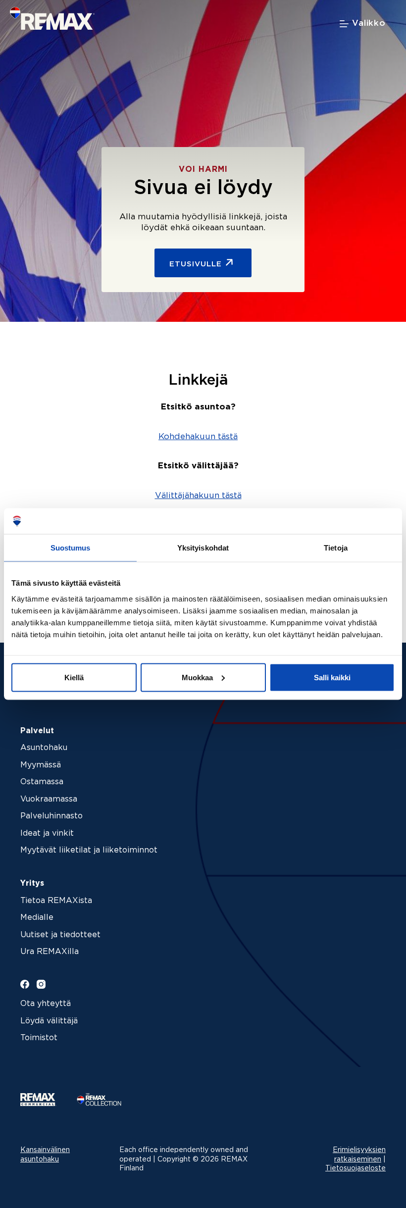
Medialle (36, 917)
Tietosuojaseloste (355, 1168)
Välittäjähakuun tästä (198, 496)
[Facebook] (24, 984)
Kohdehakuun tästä (198, 437)
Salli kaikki (332, 677)
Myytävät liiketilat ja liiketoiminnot (88, 850)
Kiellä (74, 677)
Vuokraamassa (48, 799)
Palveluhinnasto (51, 816)
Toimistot (38, 1038)
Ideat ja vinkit (47, 833)
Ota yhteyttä (45, 1003)
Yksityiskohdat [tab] (203, 548)
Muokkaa (197, 677)
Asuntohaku (43, 748)
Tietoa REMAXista (56, 901)
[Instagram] (41, 984)
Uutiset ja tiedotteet (60, 935)
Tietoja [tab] (336, 548)
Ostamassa (41, 782)
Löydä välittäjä (49, 1021)
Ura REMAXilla (49, 952)
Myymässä (40, 765)
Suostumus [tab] (71, 548)
